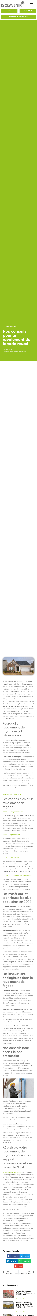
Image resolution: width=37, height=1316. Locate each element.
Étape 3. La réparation (11, 857)
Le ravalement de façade (12, 1172)
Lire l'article (20, 1298)
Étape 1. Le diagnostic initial (13, 812)
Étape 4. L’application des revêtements (17, 875)
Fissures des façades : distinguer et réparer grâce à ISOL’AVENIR (25, 1293)
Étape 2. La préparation (11, 835)
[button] (31, 4)
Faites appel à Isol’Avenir (12, 794)
